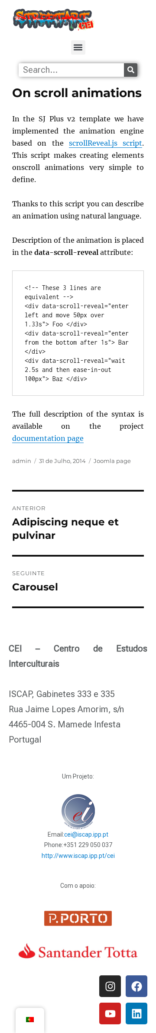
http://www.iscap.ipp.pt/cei (78, 855)
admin (21, 460)
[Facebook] (136, 986)
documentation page (48, 438)
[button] (78, 47)
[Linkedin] (136, 1013)
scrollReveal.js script (105, 143)
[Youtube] (110, 1013)
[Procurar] (130, 70)
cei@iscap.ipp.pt (86, 834)
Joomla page (112, 460)
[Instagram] (110, 986)
